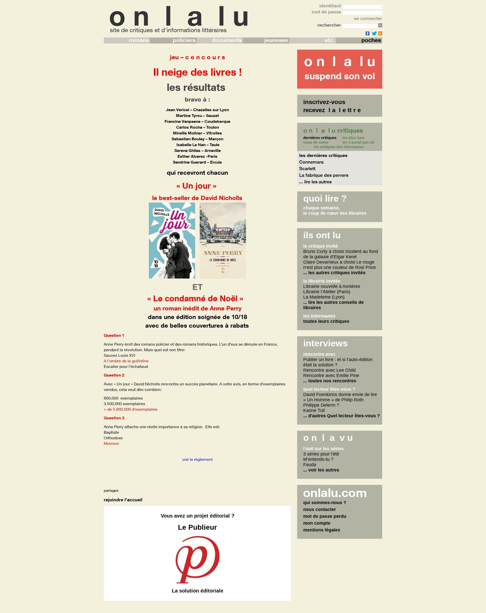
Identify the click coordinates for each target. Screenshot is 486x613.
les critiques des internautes (339, 147)
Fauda (309, 464)
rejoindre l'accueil (123, 499)
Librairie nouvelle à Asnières (331, 286)
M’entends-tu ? (318, 459)
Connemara (311, 162)
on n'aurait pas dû (358, 142)
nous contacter (319, 509)
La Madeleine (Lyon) (324, 297)
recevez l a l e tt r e (332, 110)
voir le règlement (197, 459)
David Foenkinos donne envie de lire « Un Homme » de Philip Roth (340, 397)
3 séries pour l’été (321, 454)
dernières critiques (319, 138)
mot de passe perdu (324, 516)
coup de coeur (316, 142)
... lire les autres (315, 181)
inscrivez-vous (324, 101)
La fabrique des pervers (323, 175)
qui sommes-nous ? (324, 502)
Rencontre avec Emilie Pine (331, 375)
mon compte (316, 523)
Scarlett (307, 168)
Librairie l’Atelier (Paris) (326, 291)
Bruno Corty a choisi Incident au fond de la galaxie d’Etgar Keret (340, 254)
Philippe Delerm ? (321, 405)
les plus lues (353, 138)
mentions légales (321, 529)
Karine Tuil (314, 410)
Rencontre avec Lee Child (329, 370)
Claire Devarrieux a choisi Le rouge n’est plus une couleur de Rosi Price (339, 265)
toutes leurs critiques (326, 321)
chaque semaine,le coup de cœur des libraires (335, 210)
